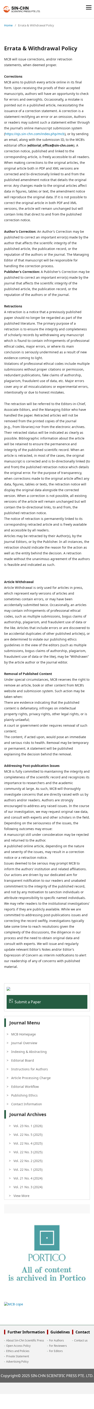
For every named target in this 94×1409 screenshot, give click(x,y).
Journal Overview (24, 1043)
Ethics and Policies (17, 1351)
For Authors (56, 1340)
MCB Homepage (23, 1034)
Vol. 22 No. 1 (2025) (27, 1169)
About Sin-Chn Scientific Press (25, 1340)
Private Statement (17, 1356)
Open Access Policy (18, 1346)
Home (8, 25)
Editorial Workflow (25, 1086)
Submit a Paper (28, 1001)
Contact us (81, 1340)
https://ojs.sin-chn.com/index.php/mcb (35, 134)
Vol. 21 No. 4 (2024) (27, 1178)
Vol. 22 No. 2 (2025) (27, 1161)
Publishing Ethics (24, 1095)
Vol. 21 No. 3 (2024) (27, 1187)
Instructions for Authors (29, 1069)
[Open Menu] (89, 7)
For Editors (56, 1351)
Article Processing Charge (31, 1078)
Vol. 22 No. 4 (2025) (27, 1143)
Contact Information (26, 1104)
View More (21, 1196)
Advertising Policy (17, 1362)
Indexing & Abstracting (29, 1051)
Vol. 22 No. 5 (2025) (27, 1134)
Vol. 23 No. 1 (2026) (27, 1126)
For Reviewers (58, 1346)
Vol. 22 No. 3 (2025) (27, 1152)
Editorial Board (22, 1060)
